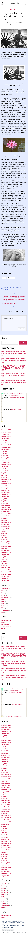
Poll (2, 601)
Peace (3, 599)
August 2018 (5, 516)
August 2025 (5, 438)
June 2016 (4, 559)
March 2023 (4, 477)
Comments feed (6, 627)
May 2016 (4, 561)
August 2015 (5, 580)
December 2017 (6, 520)
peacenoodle (14, 3)
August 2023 (5, 466)
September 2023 (6, 464)
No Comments (15, 25)
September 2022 (6, 481)
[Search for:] (9, 343)
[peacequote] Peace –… (15, 395)
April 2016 (4, 563)
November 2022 (6, 479)
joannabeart (11, 22)
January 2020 (5, 490)
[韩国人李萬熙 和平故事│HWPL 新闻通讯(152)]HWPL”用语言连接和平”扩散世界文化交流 (13, 360)
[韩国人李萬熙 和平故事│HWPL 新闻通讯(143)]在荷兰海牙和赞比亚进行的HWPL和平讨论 (13, 375)
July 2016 (4, 557)
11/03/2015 (20, 22)
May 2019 (4, 501)
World (16, 9)
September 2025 (6, 436)
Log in (3, 622)
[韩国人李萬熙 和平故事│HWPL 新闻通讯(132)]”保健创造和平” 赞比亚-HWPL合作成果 (13, 382)
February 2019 (5, 505)
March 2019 (4, 503)
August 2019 (5, 496)
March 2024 (4, 455)
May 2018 (4, 518)
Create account (6, 620)
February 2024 (5, 458)
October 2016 (5, 550)
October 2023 (5, 462)
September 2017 (6, 526)
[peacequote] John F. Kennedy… (16, 397)
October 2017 (5, 524)
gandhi (4, 287)
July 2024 (4, 451)
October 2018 (5, 511)
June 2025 (4, 443)
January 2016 (5, 570)
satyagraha (18, 287)
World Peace (5, 610)
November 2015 (6, 574)
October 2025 (5, 434)
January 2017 (5, 544)
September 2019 (6, 494)
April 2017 (4, 537)
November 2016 (6, 548)
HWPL (3, 595)
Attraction (4, 588)
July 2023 (4, 468)
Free (2, 590)
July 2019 (4, 499)
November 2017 (6, 522)
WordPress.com (6, 629)
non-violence (13, 287)
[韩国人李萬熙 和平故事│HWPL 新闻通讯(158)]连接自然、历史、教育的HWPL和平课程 (13, 353)
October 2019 (5, 492)
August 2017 (5, 529)
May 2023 (4, 473)
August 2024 (5, 449)
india (8, 287)
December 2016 (6, 546)
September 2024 (6, 447)
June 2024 (4, 453)
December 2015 (6, 572)
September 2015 (6, 578)
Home (11, 9)
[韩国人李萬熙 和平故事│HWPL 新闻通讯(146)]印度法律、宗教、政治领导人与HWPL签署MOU (13, 368)
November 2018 (6, 509)
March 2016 (4, 565)
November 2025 (6, 432)
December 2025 (6, 430)
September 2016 (6, 552)
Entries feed (5, 624)
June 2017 (4, 533)
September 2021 (6, 483)
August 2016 (5, 554)
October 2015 (5, 576)
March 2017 (4, 539)
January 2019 (5, 507)
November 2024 (6, 445)
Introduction (5, 597)
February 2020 (5, 488)
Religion (3, 606)
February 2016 (5, 567)
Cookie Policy (10, 927)
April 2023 (4, 475)
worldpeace (6, 289)
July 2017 (4, 531)
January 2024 (5, 460)
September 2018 (6, 514)
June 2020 (4, 486)
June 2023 (4, 471)
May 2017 (4, 535)
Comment (21, 328)
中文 (2, 612)
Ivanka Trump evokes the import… (17, 393)
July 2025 (4, 440)
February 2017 (5, 542)
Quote (3, 603)
